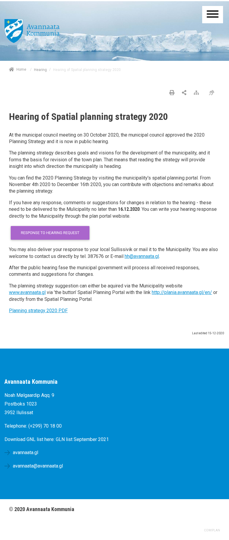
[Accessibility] (213, 93)
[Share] (184, 93)
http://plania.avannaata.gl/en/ (182, 292)
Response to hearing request (50, 232)
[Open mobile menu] (212, 14)
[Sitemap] (198, 93)
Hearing (40, 70)
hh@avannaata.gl (142, 256)
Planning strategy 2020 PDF (38, 310)
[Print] (171, 93)
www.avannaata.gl (27, 292)
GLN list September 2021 (82, 439)
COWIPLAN (212, 530)
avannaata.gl (25, 452)
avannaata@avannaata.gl (38, 466)
